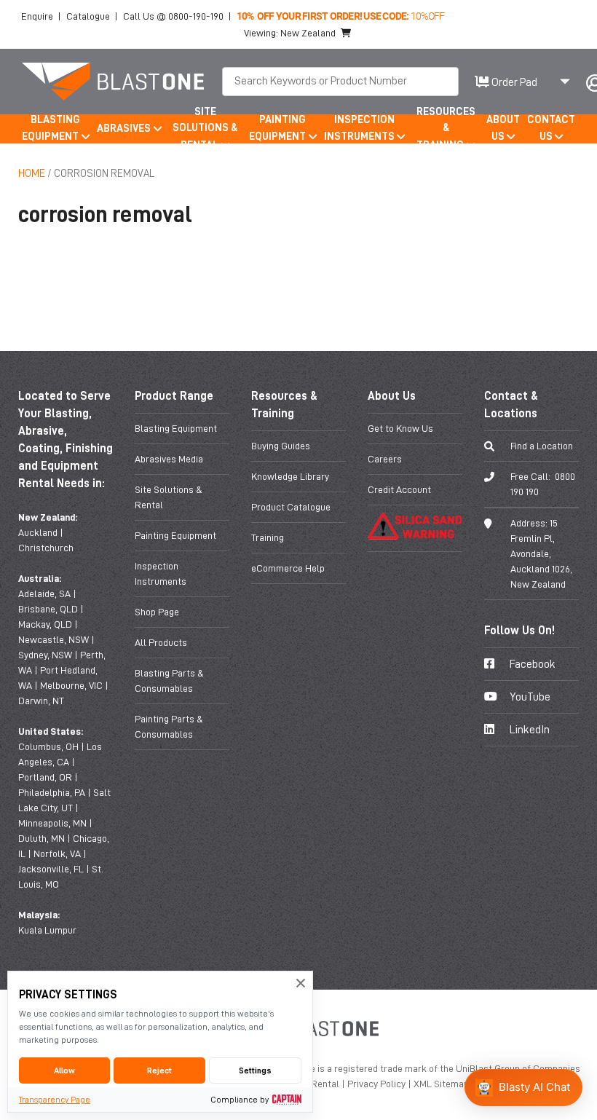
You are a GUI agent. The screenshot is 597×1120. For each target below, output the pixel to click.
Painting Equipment (175, 535)
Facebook (531, 664)
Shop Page (157, 612)
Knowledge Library (290, 476)
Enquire (37, 16)
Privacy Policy (377, 1083)
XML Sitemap (442, 1083)
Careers (385, 459)
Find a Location (541, 446)
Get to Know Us (400, 428)
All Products (161, 642)
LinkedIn (528, 730)
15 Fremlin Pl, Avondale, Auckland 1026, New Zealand (541, 553)
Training (267, 537)
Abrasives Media (169, 459)
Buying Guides (280, 446)
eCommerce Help (288, 568)
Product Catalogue (291, 507)
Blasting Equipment (176, 428)
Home (31, 173)
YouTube (528, 697)
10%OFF (341, 16)
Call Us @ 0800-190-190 (173, 16)
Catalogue (88, 16)
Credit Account (399, 489)
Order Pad (513, 82)
